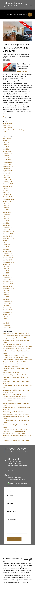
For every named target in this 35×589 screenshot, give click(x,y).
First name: (10, 495)
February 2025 (7, 162)
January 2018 (7, 303)
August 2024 (7, 173)
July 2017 (6, 316)
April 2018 (6, 297)
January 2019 (7, 280)
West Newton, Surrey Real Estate (14, 431)
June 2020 (6, 245)
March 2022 (7, 212)
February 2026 (7, 153)
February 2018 (7, 301)
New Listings (7, 125)
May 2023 (6, 190)
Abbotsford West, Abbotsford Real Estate (17, 336)
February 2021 (7, 227)
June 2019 (6, 269)
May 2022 (6, 208)
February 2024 (8, 182)
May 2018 (6, 295)
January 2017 (7, 327)
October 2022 (7, 197)
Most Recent (7, 138)
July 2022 (6, 203)
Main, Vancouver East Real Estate (14, 399)
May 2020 (6, 247)
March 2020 (7, 251)
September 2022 (8, 199)
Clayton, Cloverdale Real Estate (13, 355)
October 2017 (7, 310)
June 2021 (6, 219)
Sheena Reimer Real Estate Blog (13, 130)
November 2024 (8, 166)
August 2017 (7, 314)
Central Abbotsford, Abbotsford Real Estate (17, 347)
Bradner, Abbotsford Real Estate (13, 344)
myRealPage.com (21, 551)
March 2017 (6, 323)
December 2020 (8, 232)
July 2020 (6, 243)
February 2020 (7, 253)
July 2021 (6, 216)
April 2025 (6, 158)
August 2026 (7, 140)
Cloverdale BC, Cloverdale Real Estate (15, 358)
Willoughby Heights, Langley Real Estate (16, 440)
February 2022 (7, 214)
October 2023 (7, 186)
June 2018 (6, 293)
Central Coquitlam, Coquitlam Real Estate (16, 349)
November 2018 (8, 284)
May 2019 (6, 271)
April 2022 (6, 210)
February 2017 (7, 325)
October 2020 (7, 236)
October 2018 (7, 286)
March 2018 (6, 299)
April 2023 (6, 193)
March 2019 (6, 275)
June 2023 (6, 188)
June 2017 (6, 319)
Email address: (11, 511)
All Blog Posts (7, 123)
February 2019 (7, 277)
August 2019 (7, 264)
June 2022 (6, 206)
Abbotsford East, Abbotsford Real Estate (16, 334)
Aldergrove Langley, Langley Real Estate (16, 338)
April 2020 (6, 249)
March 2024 (7, 180)
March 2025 (7, 160)
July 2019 (6, 266)
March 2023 (7, 195)
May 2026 (6, 147)
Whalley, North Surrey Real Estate (14, 434)
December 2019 (8, 256)
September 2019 (8, 262)
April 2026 (6, 149)
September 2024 (8, 171)
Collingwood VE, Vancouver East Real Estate (17, 360)
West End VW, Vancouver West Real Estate (16, 56)
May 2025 (6, 156)
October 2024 (7, 169)
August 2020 (7, 240)
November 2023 (8, 184)
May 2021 (6, 221)
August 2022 (7, 201)
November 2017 (8, 308)
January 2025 (7, 164)
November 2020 (8, 234)
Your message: (11, 519)
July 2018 (6, 290)
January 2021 (7, 229)
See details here (22, 71)
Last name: (10, 503)
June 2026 (6, 145)
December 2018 (8, 282)
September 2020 (8, 238)
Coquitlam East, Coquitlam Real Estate (15, 362)
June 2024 (6, 177)
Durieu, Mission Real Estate (11, 373)
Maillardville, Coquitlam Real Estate (14, 397)
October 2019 (7, 260)
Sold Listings (7, 132)
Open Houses (7, 128)
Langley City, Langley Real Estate (13, 394)
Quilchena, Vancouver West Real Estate (16, 414)
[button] (8, 470)
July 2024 (6, 175)
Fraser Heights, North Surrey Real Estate (16, 375)
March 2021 (6, 225)
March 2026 (7, 151)
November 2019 (8, 258)
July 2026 (6, 143)
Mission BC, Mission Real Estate (13, 401)
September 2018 (8, 288)
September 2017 (8, 312)
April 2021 (6, 223)
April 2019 (6, 273)
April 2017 (6, 321)
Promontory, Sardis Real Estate (13, 412)
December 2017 (8, 306)
